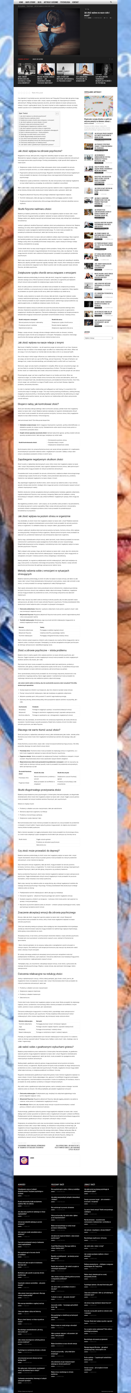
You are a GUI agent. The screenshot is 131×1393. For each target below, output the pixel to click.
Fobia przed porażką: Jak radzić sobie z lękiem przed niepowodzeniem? (64, 1216)
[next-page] (112, 59)
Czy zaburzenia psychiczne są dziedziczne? (81, 79)
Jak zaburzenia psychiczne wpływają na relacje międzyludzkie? (31, 1213)
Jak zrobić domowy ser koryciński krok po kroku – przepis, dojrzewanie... (103, 235)
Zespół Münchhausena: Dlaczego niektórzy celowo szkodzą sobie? (63, 1247)
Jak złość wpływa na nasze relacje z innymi (33, 122)
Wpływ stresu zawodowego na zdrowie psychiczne (62, 1373)
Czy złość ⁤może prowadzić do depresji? (33, 138)
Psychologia (65, 2)
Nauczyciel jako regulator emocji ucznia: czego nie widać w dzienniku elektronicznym (103, 179)
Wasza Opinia (98, 206)
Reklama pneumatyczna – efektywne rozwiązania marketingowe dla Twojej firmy (98, 1265)
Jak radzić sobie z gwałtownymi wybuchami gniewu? (37, 144)
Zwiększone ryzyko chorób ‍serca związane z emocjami (37, 120)
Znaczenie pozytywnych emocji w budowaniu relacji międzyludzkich (31, 1243)
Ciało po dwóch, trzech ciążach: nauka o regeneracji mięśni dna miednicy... (103, 169)
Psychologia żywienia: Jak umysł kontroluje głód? (98, 1284)
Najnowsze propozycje (107, 1391)
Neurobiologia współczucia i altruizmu (95, 1238)
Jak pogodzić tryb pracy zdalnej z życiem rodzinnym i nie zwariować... (103, 146)
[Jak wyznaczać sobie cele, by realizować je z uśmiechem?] (88, 314)
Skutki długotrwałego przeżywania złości (33, 136)
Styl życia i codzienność (101, 150)
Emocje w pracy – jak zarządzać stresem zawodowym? (96, 1368)
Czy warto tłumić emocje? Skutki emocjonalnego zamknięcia (98, 1210)
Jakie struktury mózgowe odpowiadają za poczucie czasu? (65, 79)
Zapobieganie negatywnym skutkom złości (33, 126)
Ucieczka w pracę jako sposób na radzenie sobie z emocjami (98, 1312)
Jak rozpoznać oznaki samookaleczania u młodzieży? (30, 1233)
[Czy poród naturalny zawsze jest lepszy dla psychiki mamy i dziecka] (88, 245)
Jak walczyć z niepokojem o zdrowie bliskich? (97, 1230)
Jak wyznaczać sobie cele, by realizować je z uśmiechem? (103, 313)
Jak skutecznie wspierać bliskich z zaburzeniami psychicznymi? (65, 1237)
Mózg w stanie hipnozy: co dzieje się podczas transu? (31, 1320)
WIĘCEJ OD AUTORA (38, 59)
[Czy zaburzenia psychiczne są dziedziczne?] (85, 69)
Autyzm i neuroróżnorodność (103, 139)
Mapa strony (30, 2)
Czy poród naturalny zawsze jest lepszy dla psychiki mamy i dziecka (104, 245)
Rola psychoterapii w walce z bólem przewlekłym (65, 1189)
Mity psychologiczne (100, 249)
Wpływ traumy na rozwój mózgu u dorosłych (64, 1325)
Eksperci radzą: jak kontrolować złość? (32, 124)
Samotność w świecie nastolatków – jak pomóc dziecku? (31, 1284)
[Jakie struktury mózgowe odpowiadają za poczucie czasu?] (65, 69)
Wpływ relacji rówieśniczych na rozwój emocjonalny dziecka (95, 1275)
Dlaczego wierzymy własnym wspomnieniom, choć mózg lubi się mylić (103, 224)
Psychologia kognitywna (101, 228)
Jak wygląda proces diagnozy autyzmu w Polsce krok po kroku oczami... (104, 135)
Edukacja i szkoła (99, 184)
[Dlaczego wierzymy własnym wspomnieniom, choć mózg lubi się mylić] (88, 225)
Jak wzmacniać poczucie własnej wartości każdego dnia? (30, 1359)
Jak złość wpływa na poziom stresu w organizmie (35, 128)
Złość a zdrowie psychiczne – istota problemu (34, 132)
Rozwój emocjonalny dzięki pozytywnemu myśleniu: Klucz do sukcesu (30, 1202)
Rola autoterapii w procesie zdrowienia (62, 1207)
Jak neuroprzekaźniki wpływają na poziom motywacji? (30, 1223)
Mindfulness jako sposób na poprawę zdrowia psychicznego (31, 1274)
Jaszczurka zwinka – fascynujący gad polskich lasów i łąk (64, 1306)
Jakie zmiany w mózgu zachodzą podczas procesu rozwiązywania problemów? (65, 1277)
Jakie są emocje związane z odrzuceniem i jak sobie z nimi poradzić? (64, 1334)
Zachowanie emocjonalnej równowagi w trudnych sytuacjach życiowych (31, 1147)
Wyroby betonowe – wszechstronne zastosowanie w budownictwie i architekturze (97, 1221)
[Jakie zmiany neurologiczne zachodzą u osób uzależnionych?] (26, 69)
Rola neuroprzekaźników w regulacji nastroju (31, 1303)
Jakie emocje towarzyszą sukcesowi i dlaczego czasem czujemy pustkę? (31, 1294)
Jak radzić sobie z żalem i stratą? (94, 1246)
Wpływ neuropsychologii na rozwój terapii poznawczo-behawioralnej (63, 1226)
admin (89, 17)
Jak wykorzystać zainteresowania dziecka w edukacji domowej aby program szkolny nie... (103, 213)
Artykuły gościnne (51, 2)
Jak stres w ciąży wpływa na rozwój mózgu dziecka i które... (103, 190)
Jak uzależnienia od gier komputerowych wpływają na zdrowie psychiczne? (63, 1363)
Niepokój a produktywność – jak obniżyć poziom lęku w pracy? (65, 1257)
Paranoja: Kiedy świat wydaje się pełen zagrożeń (98, 1321)
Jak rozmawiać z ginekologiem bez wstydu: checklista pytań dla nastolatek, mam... (102, 158)
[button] (111, 2)
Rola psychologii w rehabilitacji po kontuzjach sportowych (64, 1316)
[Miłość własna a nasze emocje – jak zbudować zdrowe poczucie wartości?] (46, 69)
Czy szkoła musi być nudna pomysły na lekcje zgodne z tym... (103, 256)
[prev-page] (109, 59)
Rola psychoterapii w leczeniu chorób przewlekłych (29, 1253)
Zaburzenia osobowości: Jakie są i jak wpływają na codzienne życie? (98, 1293)
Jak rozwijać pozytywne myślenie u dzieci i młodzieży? (96, 1255)
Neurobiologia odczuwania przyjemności (96, 1339)
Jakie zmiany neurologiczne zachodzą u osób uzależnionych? (24, 80)
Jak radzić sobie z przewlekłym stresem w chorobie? (63, 1288)
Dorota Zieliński (89, 123)
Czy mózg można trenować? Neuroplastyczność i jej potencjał (104, 80)
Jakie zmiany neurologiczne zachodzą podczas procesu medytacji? (31, 1341)
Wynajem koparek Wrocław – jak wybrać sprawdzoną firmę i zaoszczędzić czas (96, 1348)
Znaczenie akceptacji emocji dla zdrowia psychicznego (38, 140)
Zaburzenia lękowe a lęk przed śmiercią (29, 1311)
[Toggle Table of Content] (56, 113)
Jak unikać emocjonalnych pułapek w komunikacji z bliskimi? (65, 1198)
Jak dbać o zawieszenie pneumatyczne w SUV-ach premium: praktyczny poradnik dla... (102, 201)
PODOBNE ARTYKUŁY (23, 59)
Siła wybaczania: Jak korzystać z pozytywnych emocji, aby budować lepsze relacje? (67, 1148)
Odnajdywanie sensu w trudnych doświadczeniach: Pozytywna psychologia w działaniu (30, 1191)
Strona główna (21, 6)
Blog (39, 2)
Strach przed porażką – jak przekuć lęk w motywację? (63, 1352)
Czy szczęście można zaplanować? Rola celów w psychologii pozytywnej (98, 1330)
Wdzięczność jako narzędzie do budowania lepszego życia (30, 1263)
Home (21, 2)
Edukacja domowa (99, 217)
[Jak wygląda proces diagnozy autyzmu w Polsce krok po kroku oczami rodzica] (88, 136)
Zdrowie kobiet (99, 162)
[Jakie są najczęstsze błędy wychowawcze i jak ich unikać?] (88, 322)
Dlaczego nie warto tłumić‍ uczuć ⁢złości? (33, 134)
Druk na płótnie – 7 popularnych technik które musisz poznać (97, 1358)
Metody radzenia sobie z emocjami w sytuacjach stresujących (39, 130)
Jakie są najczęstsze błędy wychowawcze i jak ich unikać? (103, 322)
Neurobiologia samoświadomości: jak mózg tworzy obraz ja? (30, 1330)
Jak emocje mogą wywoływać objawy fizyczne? (97, 1303)
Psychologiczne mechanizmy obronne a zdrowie (32, 1350)
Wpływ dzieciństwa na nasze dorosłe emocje (64, 1343)
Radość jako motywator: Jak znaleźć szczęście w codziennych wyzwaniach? (65, 1267)
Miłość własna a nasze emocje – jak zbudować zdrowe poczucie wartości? (45, 80)
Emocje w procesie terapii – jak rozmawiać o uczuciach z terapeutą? (97, 1200)
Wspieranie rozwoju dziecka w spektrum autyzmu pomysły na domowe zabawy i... (98, 120)
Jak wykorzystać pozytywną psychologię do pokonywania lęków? (96, 1190)
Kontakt (75, 2)
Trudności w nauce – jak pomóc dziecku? (63, 1297)
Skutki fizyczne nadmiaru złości (30, 118)
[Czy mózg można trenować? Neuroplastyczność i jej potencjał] (104, 69)
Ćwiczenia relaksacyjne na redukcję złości (34, 142)
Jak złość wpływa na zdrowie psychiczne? (33, 116)
